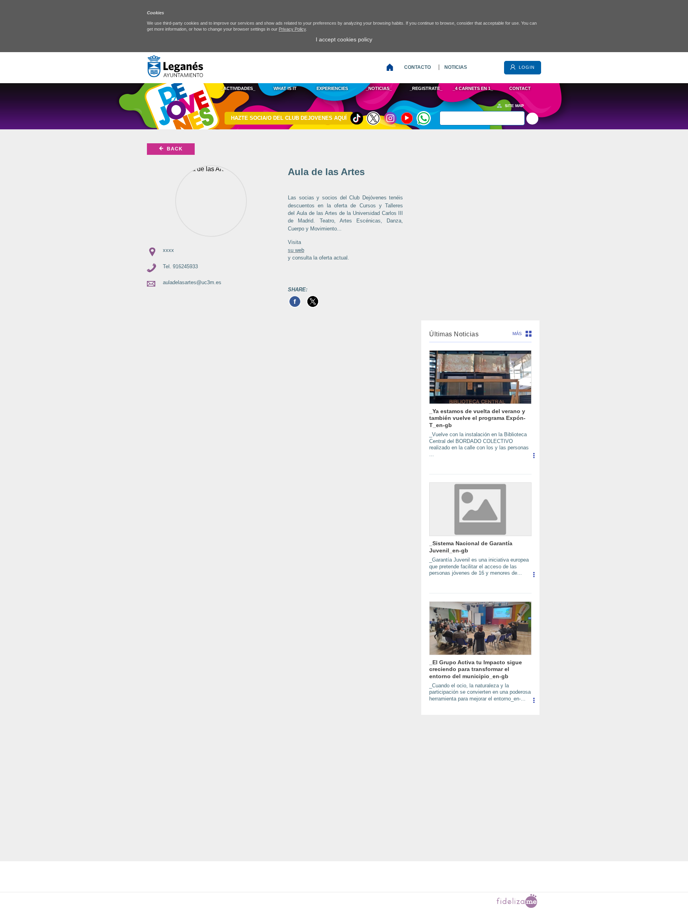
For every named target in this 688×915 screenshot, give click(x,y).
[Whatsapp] (423, 118)
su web (296, 250)
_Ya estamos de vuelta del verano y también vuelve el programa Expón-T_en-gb (477, 418)
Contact (520, 88)
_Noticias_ (379, 88)
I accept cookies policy (344, 39)
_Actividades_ (238, 88)
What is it (285, 88)
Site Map (514, 105)
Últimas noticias (454, 334)
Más (517, 333)
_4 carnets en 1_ (473, 88)
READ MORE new (533, 458)
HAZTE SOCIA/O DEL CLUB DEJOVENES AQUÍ (289, 118)
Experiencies (332, 88)
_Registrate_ (426, 88)
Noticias (455, 67)
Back (174, 149)
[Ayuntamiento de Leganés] (175, 75)
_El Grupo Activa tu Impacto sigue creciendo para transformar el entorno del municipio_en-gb (475, 669)
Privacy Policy (292, 29)
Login (526, 67)
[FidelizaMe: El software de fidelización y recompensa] (516, 906)
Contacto (417, 67)
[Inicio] (391, 67)
